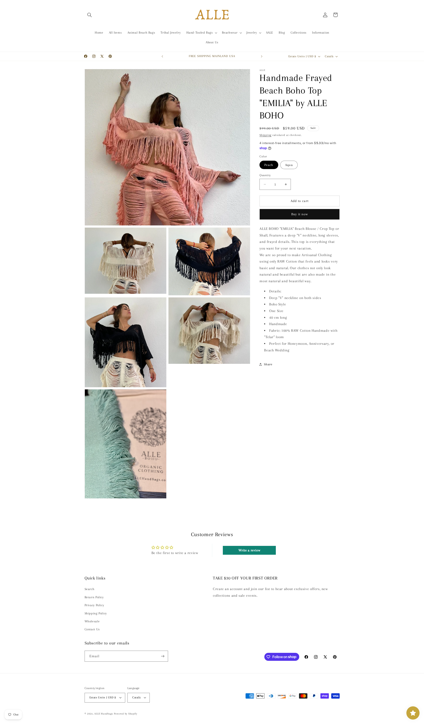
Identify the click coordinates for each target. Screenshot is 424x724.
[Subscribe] (162, 656)
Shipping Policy (96, 613)
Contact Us (92, 629)
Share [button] (268, 364)
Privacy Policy (94, 605)
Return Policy (94, 597)
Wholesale (92, 621)
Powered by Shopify (125, 713)
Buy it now (299, 214)
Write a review (249, 550)
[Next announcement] (262, 56)
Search (90, 589)
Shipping (265, 135)
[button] (90, 15)
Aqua (289, 165)
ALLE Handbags (103, 713)
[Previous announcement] (162, 56)
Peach (268, 165)
